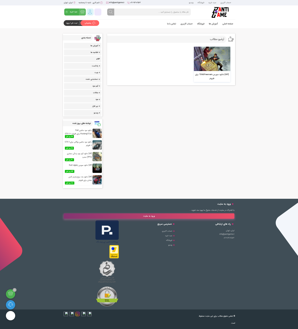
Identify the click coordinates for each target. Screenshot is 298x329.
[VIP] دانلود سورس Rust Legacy (80, 165)
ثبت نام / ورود (71, 23)
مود (96, 99)
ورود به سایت (149, 216)
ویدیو (191, 2)
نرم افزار (95, 106)
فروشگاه (201, 2)
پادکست (95, 65)
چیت (96, 72)
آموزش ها (213, 23)
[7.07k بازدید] (212, 59)
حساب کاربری (225, 2)
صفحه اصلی (227, 23)
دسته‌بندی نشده (92, 79)
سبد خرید (212, 2)
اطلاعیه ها (94, 52)
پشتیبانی (88, 23)
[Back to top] (10, 315)
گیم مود (95, 85)
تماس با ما (171, 23)
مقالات (95, 92)
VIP (98, 59)
